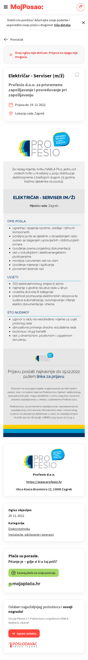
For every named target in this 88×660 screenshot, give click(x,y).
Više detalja (62, 25)
